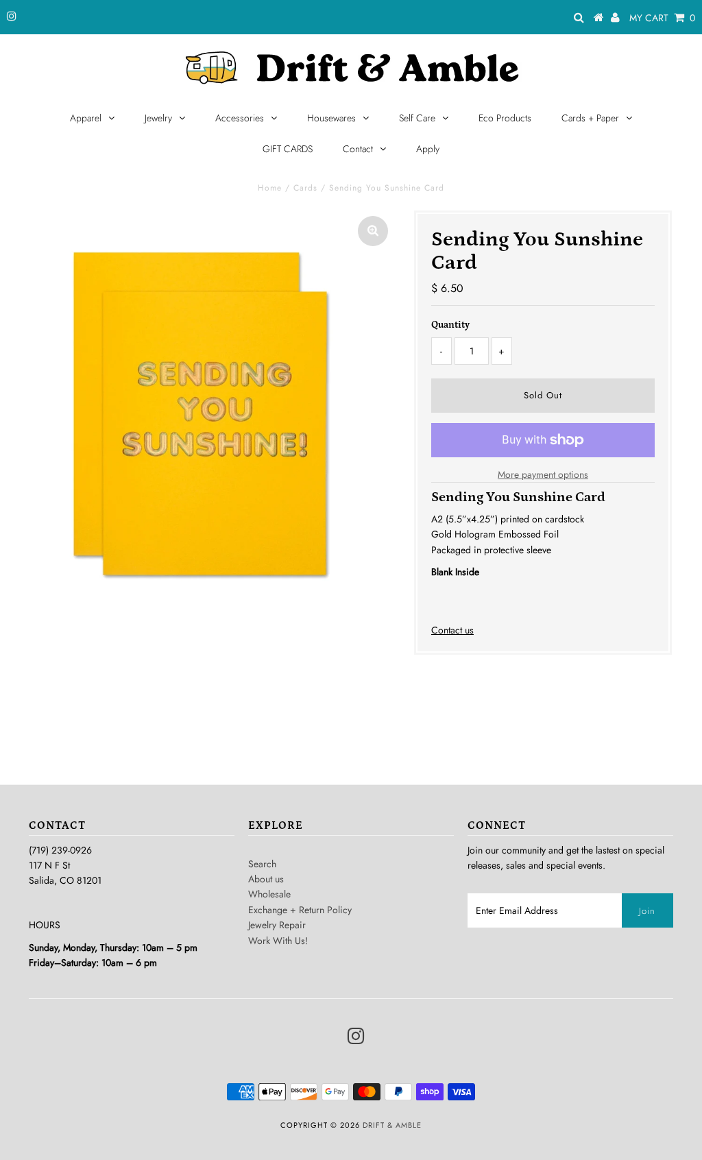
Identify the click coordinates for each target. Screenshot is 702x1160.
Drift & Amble (392, 1125)
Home (270, 188)
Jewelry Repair (277, 925)
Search (262, 864)
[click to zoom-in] (373, 231)
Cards (305, 188)
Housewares (331, 118)
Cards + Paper (590, 118)
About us (266, 879)
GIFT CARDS (288, 149)
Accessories (239, 118)
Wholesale (269, 894)
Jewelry (158, 118)
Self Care (417, 118)
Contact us (452, 630)
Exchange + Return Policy (300, 910)
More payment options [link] (543, 474)
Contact (358, 149)
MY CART (662, 18)
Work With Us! (278, 940)
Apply (427, 149)
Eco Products (505, 118)
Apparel (85, 118)
